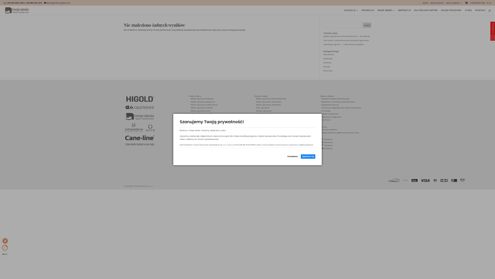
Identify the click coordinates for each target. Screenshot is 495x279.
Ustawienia (292, 156)
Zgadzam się (308, 156)
